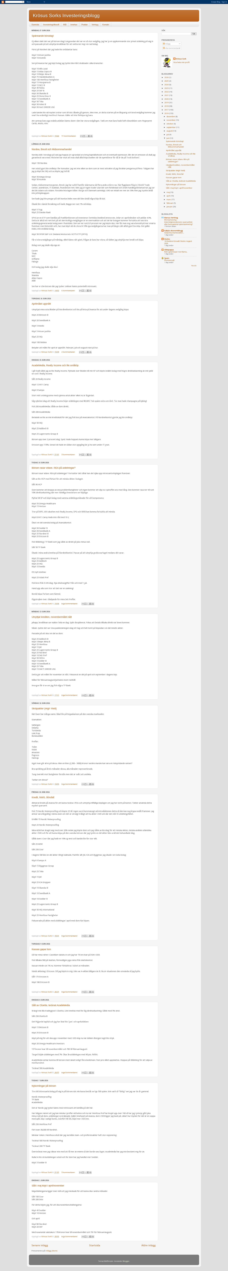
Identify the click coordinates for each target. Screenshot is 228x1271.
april (169, 196)
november (171, 120)
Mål (64, 24)
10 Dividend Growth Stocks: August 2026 (178, 242)
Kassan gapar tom (41, 949)
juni (168, 138)
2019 (166, 102)
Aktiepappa (169, 249)
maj (168, 192)
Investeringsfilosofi (51, 24)
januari (170, 206)
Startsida (35, 24)
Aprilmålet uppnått (41, 303)
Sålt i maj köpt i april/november (48, 1185)
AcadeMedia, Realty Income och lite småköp (55, 365)
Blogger (126, 1261)
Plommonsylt (169, 260)
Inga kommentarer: (69, 603)
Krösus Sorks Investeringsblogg (66, 15)
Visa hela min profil (181, 62)
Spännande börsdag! (43, 36)
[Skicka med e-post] (81, 136)
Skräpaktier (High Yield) (44, 708)
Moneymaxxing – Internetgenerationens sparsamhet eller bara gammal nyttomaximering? (178, 222)
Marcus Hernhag (171, 217)
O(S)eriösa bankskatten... (174, 232)
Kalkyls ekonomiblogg (173, 230)
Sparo (166, 258)
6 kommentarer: (68, 290)
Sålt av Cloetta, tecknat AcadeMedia (51, 1005)
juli (168, 134)
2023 (166, 88)
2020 (166, 99)
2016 (166, 113)
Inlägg (167, 44)
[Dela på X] (86, 136)
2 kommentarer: (68, 352)
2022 (166, 92)
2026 (166, 77)
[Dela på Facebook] (89, 136)
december (171, 116)
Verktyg (95, 24)
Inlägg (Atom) (51, 1251)
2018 (166, 106)
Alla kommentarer (172, 48)
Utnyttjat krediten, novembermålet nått (52, 617)
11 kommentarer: (69, 136)
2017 (166, 110)
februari (170, 203)
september (171, 127)
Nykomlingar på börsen (44, 1086)
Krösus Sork (181, 59)
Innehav (73, 24)
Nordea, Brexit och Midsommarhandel (52, 149)
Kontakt (105, 24)
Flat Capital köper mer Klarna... (176, 252)
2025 (166, 81)
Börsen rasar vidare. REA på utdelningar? (53, 468)
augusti (170, 131)
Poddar (84, 24)
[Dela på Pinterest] (91, 136)
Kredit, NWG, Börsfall (43, 797)
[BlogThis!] (84, 136)
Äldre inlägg (148, 1245)
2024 (166, 84)
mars (169, 199)
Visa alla (193, 266)
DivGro (167, 239)
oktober (170, 124)
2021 (166, 95)
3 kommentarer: (68, 454)
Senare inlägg (40, 1245)
